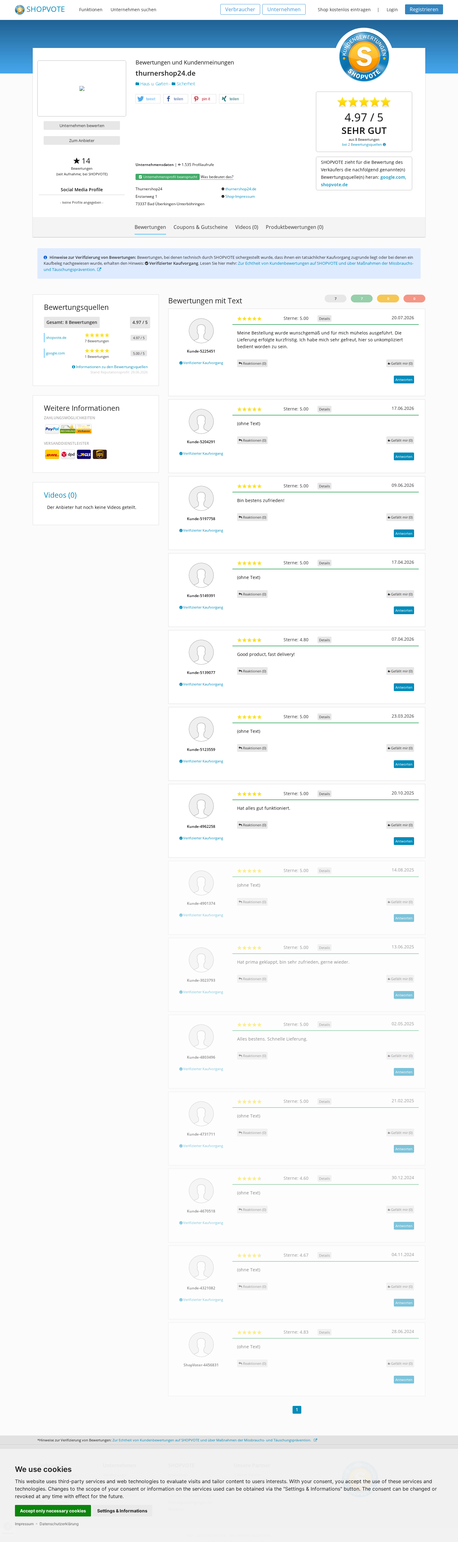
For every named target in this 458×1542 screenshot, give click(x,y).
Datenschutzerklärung (59, 1523)
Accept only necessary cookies (53, 1510)
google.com (55, 353)
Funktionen (91, 9)
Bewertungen (150, 227)
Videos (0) (246, 227)
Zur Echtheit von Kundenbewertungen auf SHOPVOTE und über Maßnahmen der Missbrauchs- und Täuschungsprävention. (212, 1440)
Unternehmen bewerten (82, 125)
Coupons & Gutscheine (201, 227)
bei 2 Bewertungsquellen (362, 144)
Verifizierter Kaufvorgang (202, 362)
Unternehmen (284, 9)
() (402, 363)
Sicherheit (185, 84)
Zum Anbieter (81, 140)
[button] (148, 99)
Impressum (24, 1523)
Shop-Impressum (240, 196)
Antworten (404, 379)
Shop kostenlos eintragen (344, 9)
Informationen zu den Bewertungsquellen (111, 366)
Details (324, 318)
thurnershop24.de (240, 189)
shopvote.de (56, 337)
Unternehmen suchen (133, 9)
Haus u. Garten (154, 84)
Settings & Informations (122, 1510)
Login (392, 9)
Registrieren (424, 9)
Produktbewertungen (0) (294, 227)
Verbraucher (240, 9)
